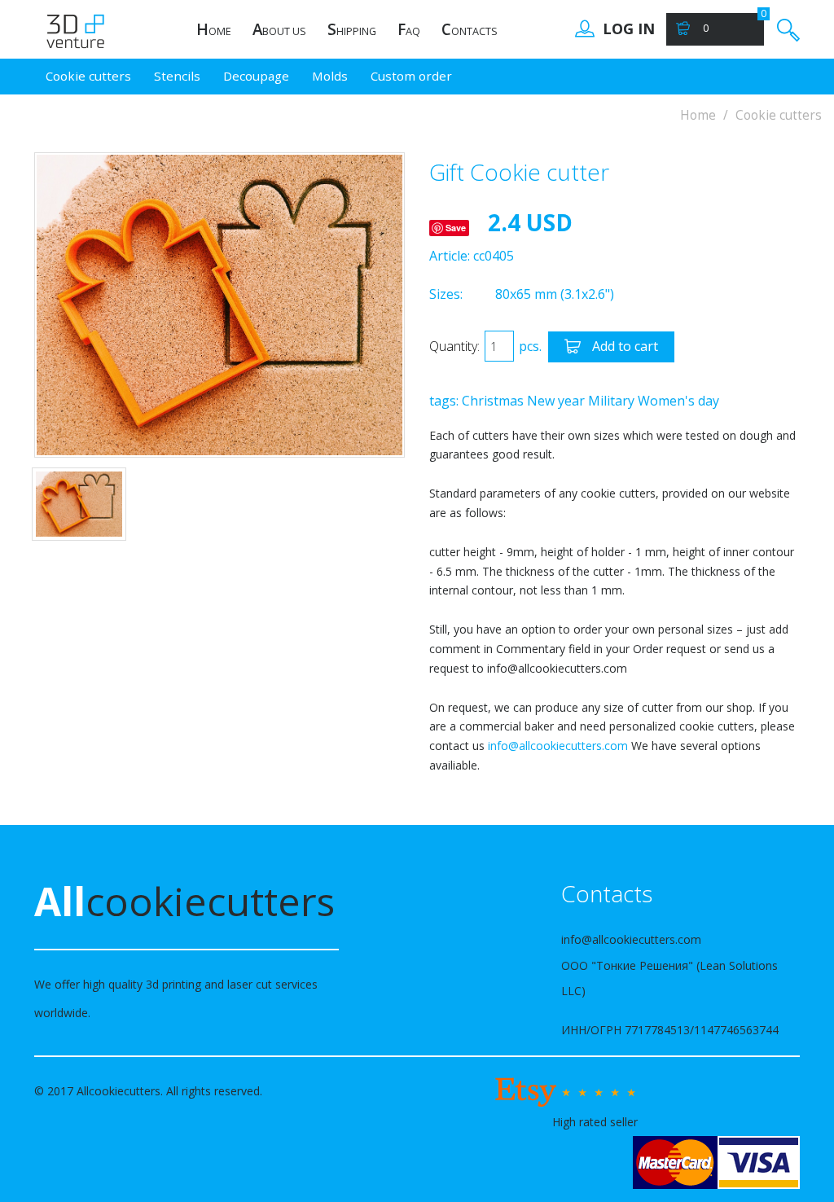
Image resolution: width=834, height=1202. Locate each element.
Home (698, 115)
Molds (330, 76)
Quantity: (454, 346)
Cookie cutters (88, 76)
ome (213, 29)
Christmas (493, 401)
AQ (408, 29)
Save (456, 228)
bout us (279, 29)
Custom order (411, 76)
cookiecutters (184, 901)
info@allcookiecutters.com (558, 745)
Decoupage (256, 76)
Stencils (177, 76)
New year (556, 401)
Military (611, 401)
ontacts (469, 29)
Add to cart (623, 346)
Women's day (678, 401)
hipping (351, 29)
